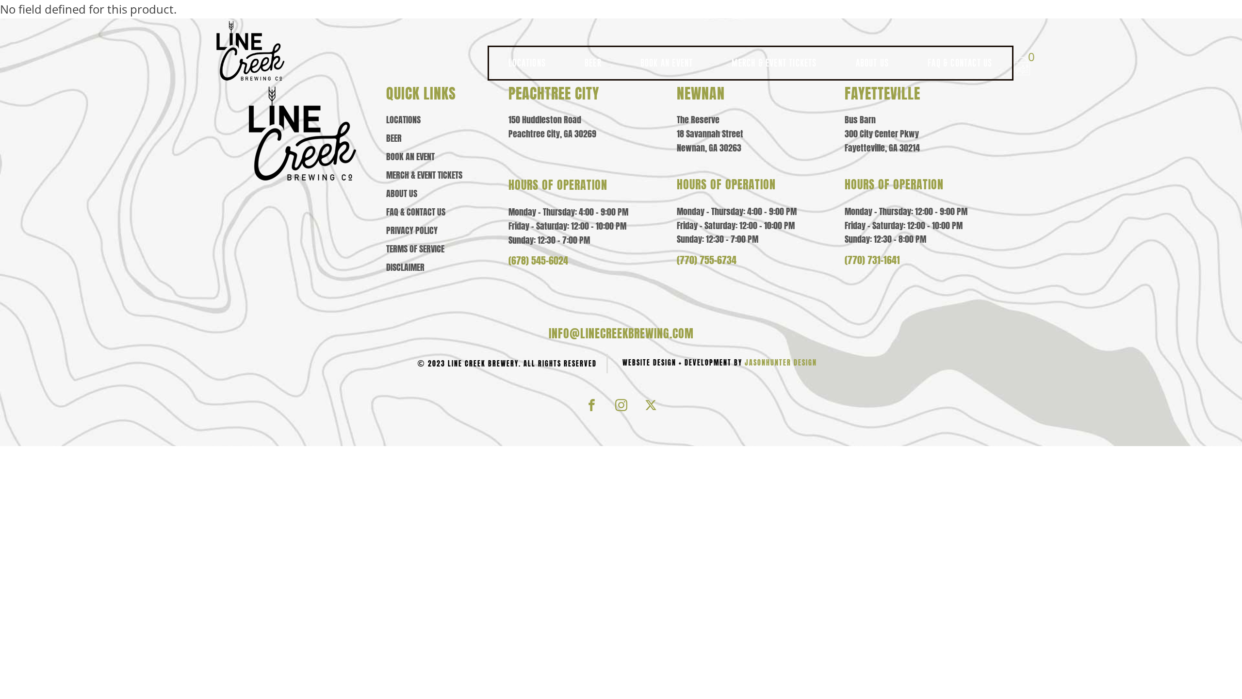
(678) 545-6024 (538, 261)
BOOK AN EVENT (666, 63)
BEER (593, 63)
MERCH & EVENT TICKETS (774, 63)
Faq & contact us (415, 212)
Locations (403, 120)
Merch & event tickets (424, 175)
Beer (394, 138)
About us (401, 193)
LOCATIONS (527, 63)
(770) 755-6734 (706, 260)
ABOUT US (872, 63)
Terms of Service (415, 249)
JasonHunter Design (781, 363)
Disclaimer (405, 267)
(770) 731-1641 (872, 260)
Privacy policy (412, 230)
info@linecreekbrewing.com (621, 333)
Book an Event (410, 156)
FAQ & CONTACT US (960, 63)
